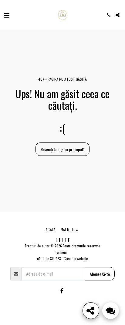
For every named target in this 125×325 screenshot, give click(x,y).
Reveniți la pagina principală (63, 149)
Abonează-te (100, 274)
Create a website (76, 258)
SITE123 (55, 258)
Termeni (61, 252)
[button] (7, 15)
